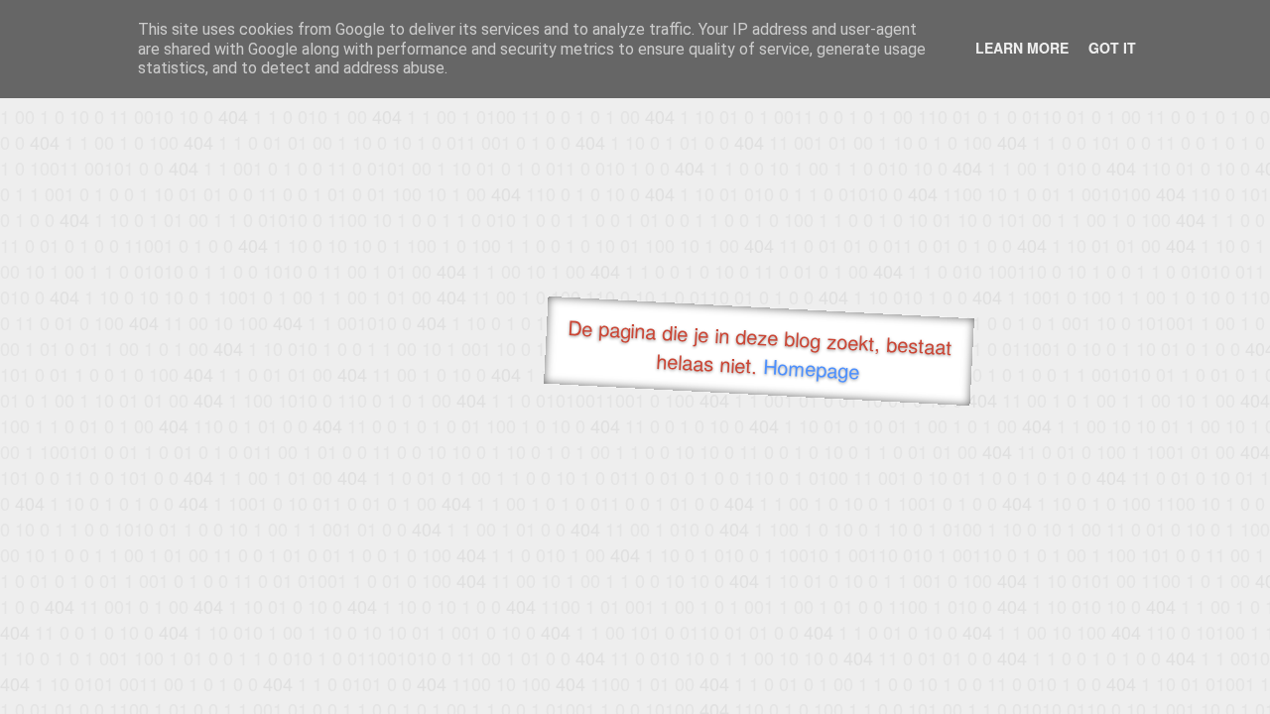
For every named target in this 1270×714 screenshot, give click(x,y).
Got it (1112, 48)
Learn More (1022, 48)
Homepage (811, 368)
